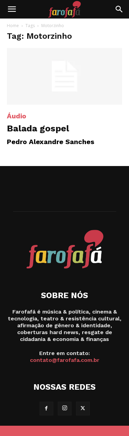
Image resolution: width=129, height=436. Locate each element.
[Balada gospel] (64, 76)
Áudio (16, 116)
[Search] (119, 9)
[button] (12, 9)
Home (13, 25)
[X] (83, 408)
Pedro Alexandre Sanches (50, 142)
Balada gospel (38, 128)
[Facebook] (46, 408)
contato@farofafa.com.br (64, 360)
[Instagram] (65, 408)
